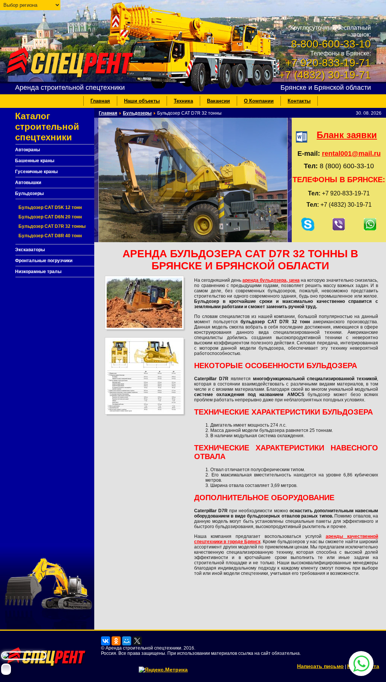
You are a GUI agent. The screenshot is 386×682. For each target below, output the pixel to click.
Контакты (299, 101)
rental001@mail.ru (351, 153)
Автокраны (27, 149)
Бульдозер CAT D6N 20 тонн (50, 217)
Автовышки (28, 182)
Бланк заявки (347, 135)
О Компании (259, 101)
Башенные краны (34, 160)
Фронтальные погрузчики (43, 260)
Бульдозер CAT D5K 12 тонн (50, 207)
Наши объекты (142, 101)
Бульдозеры (29, 193)
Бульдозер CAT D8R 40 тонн (50, 235)
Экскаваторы (30, 249)
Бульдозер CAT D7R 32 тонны (52, 226)
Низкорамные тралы (38, 271)
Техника (183, 101)
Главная (100, 101)
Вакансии (218, 101)
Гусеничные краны (36, 171)
